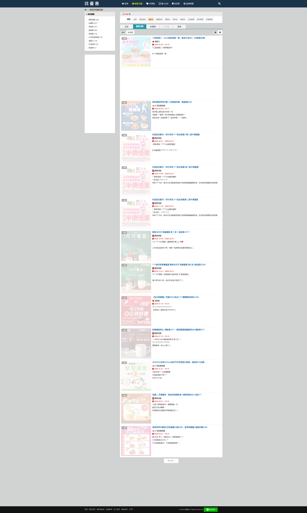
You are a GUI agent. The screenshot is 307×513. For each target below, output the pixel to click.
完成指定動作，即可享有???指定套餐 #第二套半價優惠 (176, 135)
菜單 (179, 27)
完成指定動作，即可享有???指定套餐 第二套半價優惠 (175, 167)
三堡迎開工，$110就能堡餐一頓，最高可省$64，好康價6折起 (178, 38)
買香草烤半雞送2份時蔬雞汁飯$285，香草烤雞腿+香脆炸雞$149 (179, 427)
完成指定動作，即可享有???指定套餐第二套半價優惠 (175, 200)
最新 (123, 32)
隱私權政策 (101, 509)
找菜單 (177, 3)
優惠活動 (138, 3)
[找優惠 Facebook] (132, 509)
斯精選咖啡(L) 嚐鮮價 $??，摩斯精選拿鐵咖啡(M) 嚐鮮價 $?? (178, 330)
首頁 (126, 3)
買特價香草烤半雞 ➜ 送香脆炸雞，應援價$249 (172, 102)
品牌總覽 (190, 3)
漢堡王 (157, 41)
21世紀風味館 (159, 105)
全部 (126, 27)
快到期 (130, 32)
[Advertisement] (171, 83)
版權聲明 (109, 509)
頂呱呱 (157, 300)
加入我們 (117, 509)
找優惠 (186, 509)
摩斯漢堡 (157, 138)
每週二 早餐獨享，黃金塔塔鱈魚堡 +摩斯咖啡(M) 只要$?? (176, 395)
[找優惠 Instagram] (130, 509)
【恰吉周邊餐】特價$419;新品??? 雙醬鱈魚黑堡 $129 (175, 297)
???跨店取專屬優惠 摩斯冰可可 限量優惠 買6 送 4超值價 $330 (179, 265)
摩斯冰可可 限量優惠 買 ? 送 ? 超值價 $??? (171, 232)
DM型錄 (166, 27)
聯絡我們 (124, 509)
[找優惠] (85, 9)
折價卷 (152, 3)
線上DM (164, 3)
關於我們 (92, 509)
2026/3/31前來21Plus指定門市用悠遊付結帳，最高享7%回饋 (178, 362)
